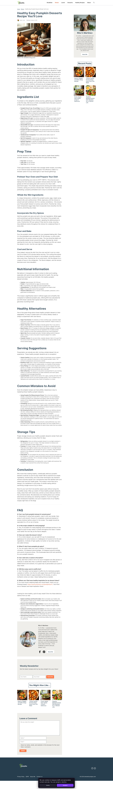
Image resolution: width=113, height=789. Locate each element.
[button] (94, 2)
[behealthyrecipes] (20, 2)
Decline (48, 785)
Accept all (65, 785)
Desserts (70, 2)
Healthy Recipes (80, 2)
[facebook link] (95, 768)
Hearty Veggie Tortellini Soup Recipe (22, 703)
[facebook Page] (39, 651)
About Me (50, 651)
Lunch (63, 2)
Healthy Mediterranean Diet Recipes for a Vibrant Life (56, 704)
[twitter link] (92, 768)
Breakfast (49, 2)
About (89, 2)
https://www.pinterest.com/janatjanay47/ (40, 584)
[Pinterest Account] (44, 651)
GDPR (27, 776)
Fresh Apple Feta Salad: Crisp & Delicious (44, 703)
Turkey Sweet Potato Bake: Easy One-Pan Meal (33, 703)
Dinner (57, 2)
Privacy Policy (20, 776)
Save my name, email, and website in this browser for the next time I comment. (40, 746)
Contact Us (39, 776)
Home (18, 9)
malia (24, 20)
